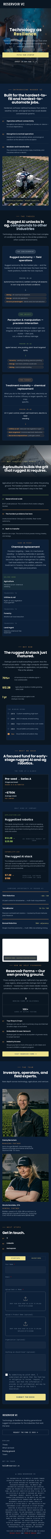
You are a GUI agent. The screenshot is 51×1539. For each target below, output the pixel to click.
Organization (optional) (15, 1340)
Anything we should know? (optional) (20, 1352)
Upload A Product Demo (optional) (19, 1314)
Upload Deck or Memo (14, 1289)
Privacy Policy (15, 1533)
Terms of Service (30, 1533)
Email (8, 1277)
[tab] (15, 1258)
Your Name (10, 1264)
